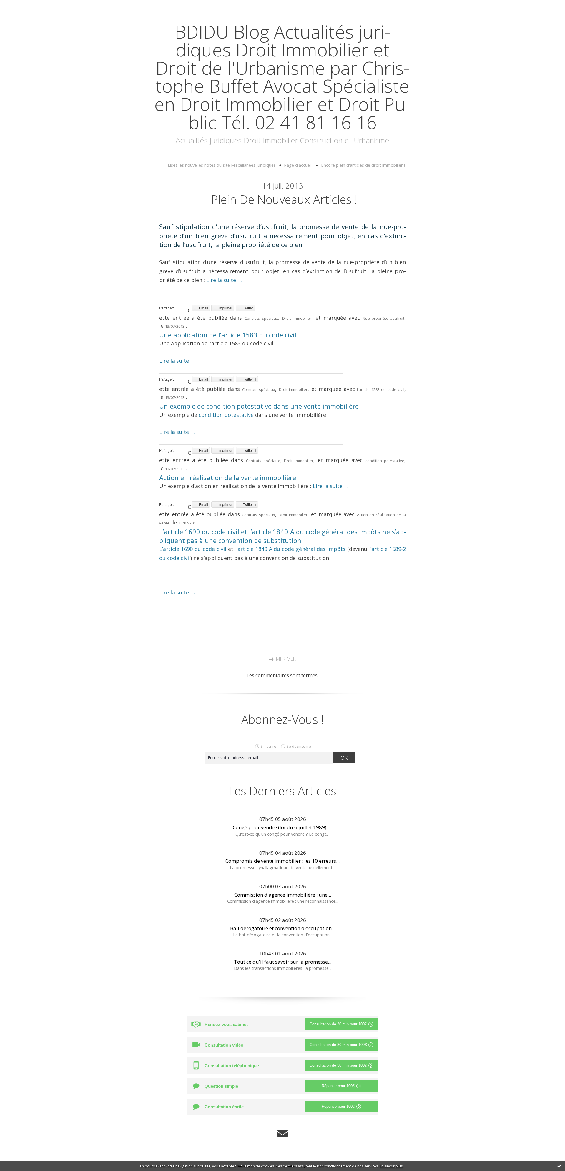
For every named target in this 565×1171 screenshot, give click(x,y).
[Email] (282, 1133)
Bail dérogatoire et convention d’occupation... (282, 928)
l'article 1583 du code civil (380, 389)
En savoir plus (391, 1166)
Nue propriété (376, 318)
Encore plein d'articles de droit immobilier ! (363, 165)
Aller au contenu (22, 5)
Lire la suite (224, 280)
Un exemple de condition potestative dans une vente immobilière (259, 406)
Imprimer (285, 659)
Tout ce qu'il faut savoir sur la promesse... (282, 961)
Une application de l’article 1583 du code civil (227, 334)
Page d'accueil (298, 165)
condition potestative (226, 414)
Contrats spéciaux (261, 318)
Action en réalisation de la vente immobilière (227, 477)
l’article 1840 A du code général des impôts (290, 548)
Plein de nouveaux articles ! (284, 199)
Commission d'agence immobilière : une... (282, 894)
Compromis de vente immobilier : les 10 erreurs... (282, 860)
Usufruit (397, 318)
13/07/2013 (175, 326)
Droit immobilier (296, 318)
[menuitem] (225, 165)
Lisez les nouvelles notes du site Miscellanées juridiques (222, 165)
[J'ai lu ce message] (559, 1166)
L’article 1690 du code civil (192, 548)
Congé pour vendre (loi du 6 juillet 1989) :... (282, 827)
